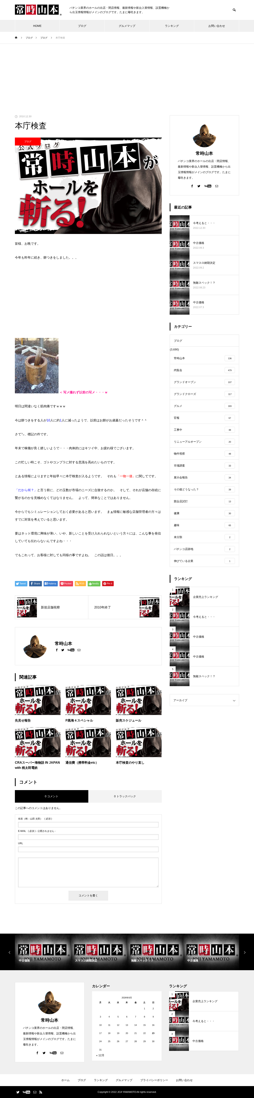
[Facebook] (57, 650)
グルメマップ (127, 25)
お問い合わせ (216, 25)
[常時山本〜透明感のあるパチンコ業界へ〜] (38, 10)
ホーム (65, 1080)
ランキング (172, 25)
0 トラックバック (125, 796)
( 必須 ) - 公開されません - (37, 831)
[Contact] (79, 650)
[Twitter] (63, 650)
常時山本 (204, 153)
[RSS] (41, 1092)
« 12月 (100, 1055)
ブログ (82, 25)
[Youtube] (71, 650)
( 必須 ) (35, 819)
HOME (37, 25)
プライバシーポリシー (154, 1080)
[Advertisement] (127, 73)
